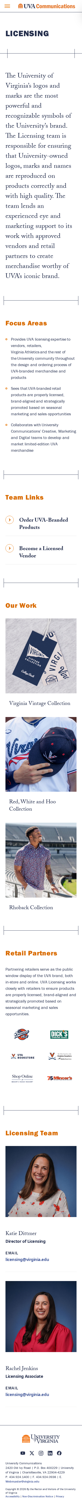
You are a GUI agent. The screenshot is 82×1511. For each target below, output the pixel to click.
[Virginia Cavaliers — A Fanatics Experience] (60, 1059)
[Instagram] (41, 1453)
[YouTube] (22, 1453)
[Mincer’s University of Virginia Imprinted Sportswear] (60, 1081)
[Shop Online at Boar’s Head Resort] (22, 1081)
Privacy (60, 1496)
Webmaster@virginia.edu (22, 1481)
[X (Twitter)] (32, 1453)
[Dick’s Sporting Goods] (60, 1037)
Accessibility (12, 1496)
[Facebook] (59, 1453)
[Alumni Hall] (22, 1037)
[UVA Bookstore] (22, 1059)
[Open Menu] (7, 6)
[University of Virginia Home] (41, 1439)
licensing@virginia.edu (27, 1259)
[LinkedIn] (50, 1453)
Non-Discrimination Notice (37, 1496)
